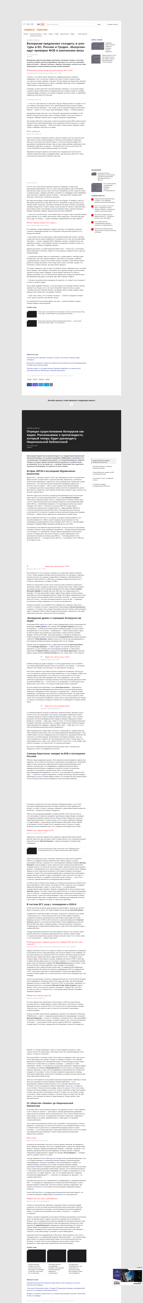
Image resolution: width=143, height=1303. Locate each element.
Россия (35, 379)
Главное (26, 34)
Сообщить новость (112, 24)
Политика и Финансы (36, 34)
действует (30, 142)
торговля (41, 379)
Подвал (72, 34)
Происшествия (64, 34)
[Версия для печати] (51, 384)
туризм (47, 379)
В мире (57, 34)
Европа (51, 34)
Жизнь (45, 34)
